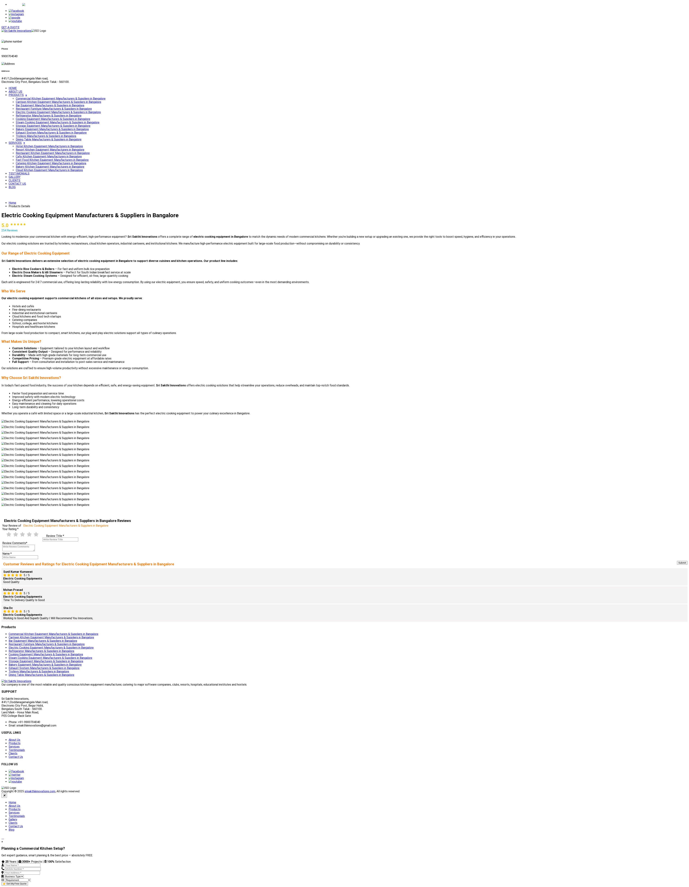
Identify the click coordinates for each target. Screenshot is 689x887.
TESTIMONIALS (19, 173)
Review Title (55, 536)
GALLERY (14, 177)
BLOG (12, 187)
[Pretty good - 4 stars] (29, 534)
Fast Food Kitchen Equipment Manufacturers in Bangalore (52, 160)
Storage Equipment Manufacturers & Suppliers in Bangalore (53, 126)
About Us (14, 740)
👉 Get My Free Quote (15, 883)
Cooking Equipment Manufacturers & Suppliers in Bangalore (53, 119)
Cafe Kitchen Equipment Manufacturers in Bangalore (49, 156)
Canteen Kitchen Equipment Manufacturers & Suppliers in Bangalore (58, 102)
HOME (13, 88)
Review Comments (14, 543)
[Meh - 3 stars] (22, 534)
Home (12, 202)
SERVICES (15, 143)
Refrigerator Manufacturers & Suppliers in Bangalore (48, 115)
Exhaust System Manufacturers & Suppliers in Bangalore (51, 132)
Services (14, 746)
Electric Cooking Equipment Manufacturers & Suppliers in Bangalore (58, 112)
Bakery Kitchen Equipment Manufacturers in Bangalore (50, 166)
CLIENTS (14, 180)
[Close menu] (4, 795)
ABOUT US (15, 91)
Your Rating (10, 529)
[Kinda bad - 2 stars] (15, 534)
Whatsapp (15, 4)
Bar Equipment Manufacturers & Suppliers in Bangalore (50, 105)
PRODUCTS (16, 95)
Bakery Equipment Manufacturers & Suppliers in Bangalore (52, 129)
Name (7, 553)
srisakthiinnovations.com (40, 791)
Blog (11, 829)
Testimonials (17, 750)
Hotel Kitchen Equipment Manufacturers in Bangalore (49, 146)
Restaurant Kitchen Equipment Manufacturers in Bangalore (53, 153)
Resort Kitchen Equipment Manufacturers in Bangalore (50, 149)
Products (14, 743)
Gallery (13, 819)
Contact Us (16, 757)
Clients (13, 753)
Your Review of (55, 525)
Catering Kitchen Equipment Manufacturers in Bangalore (51, 163)
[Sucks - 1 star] (8, 534)
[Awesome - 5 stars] (36, 534)
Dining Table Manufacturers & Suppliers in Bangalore (48, 139)
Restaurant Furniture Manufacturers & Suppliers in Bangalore (54, 108)
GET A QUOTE (10, 27)
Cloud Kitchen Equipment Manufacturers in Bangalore (49, 170)
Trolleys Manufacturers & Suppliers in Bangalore (46, 136)
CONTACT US (17, 183)
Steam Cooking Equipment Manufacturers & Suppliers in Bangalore (57, 122)
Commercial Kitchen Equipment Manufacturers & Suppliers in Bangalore (61, 98)
